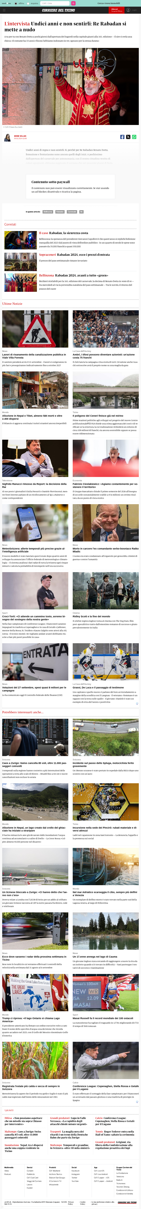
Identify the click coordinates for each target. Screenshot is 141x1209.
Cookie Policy (83, 1203)
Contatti (30, 1171)
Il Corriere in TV (55, 1181)
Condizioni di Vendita (124, 1194)
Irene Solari (20, 136)
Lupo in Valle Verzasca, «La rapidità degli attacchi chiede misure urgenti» (68, 1121)
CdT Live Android (101, 1174)
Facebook (75, 1171)
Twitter (74, 1178)
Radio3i (119, 1180)
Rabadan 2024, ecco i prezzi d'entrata (74, 254)
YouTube (75, 1181)
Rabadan (59, 212)
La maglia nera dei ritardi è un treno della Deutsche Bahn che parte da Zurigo (69, 1134)
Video (6, 1171)
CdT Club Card (32, 1178)
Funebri (30, 1188)
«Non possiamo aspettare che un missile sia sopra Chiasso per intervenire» (23, 1121)
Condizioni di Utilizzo (124, 1190)
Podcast (7, 1174)
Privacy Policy (71, 1203)
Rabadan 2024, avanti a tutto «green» (73, 275)
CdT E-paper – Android (103, 1181)
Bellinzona (48, 212)
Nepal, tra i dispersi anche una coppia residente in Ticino (24, 1148)
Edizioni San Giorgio (57, 1178)
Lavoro (29, 1184)
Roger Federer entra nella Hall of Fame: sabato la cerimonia (114, 1133)
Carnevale (72, 212)
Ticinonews (120, 1183)
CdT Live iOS (99, 1171)
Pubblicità (31, 1174)
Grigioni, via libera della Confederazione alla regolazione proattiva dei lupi (113, 1145)
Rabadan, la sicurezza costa (63, 233)
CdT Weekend (54, 1171)
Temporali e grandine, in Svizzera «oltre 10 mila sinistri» (70, 1147)
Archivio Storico (55, 1174)
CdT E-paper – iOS (101, 1178)
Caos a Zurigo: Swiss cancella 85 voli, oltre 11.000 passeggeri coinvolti (23, 1134)
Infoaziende (53, 1184)
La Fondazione (122, 1173)
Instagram (76, 1174)
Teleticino (120, 1176)
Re (81, 212)
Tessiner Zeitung (122, 1187)
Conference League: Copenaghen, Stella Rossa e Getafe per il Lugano (115, 1121)
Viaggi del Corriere (34, 1181)
